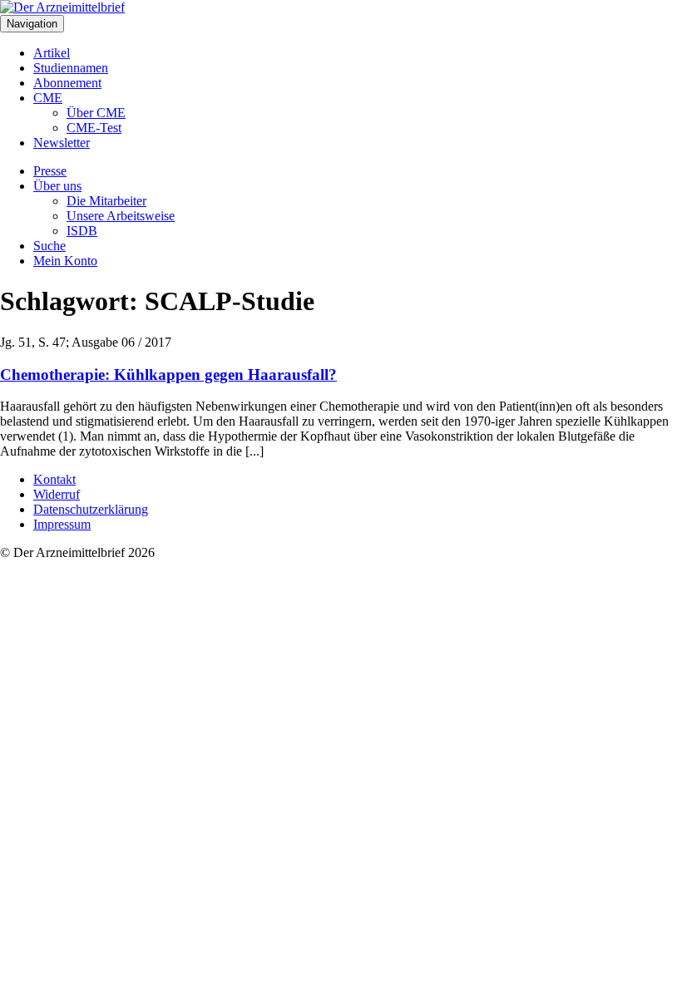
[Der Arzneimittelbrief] (62, 7)
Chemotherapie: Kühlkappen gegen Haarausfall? (168, 374)
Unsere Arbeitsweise (121, 216)
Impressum (62, 524)
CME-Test (94, 128)
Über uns (57, 186)
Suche (49, 246)
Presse (50, 171)
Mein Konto (65, 261)
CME (47, 98)
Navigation (32, 23)
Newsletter (61, 143)
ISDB (82, 231)
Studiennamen (70, 68)
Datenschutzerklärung (90, 509)
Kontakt (54, 479)
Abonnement (67, 83)
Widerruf (56, 494)
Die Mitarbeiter (106, 201)
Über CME (96, 113)
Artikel (51, 53)
